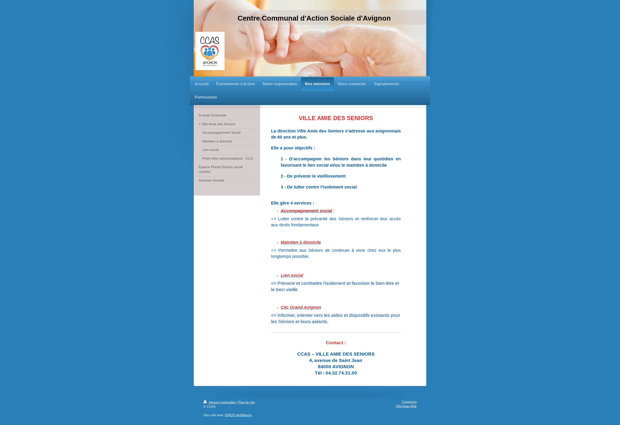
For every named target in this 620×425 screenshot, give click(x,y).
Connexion (409, 402)
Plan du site (246, 402)
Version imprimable (222, 402)
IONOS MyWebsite (238, 415)
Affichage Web (406, 406)
